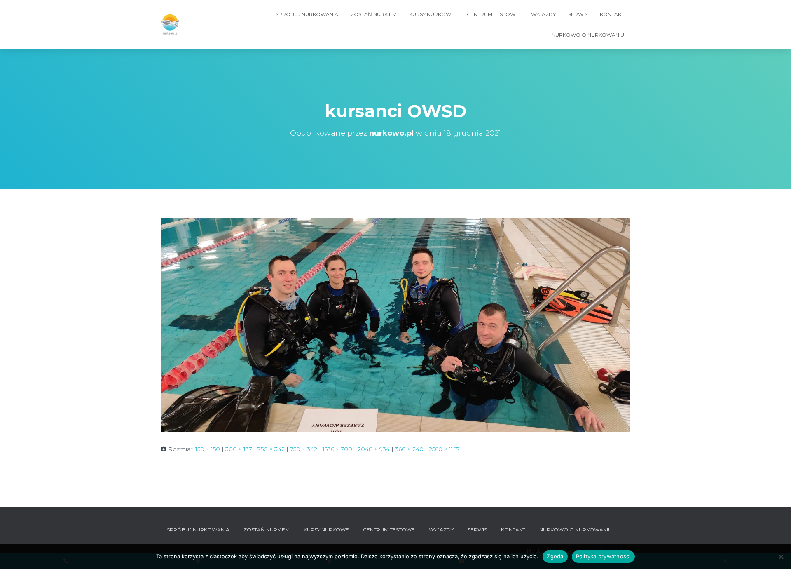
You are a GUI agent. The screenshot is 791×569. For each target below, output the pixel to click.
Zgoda (555, 556)
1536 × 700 (337, 449)
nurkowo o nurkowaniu (588, 35)
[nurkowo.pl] (169, 24)
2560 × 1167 (444, 449)
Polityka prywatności (603, 556)
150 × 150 (207, 449)
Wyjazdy (543, 14)
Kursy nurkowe (431, 14)
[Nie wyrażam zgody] (781, 557)
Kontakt (612, 14)
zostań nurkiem (374, 14)
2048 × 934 (374, 449)
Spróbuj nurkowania (307, 14)
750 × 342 (271, 449)
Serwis (577, 14)
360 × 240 (409, 449)
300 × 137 (238, 449)
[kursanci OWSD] (395, 324)
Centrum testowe (493, 14)
